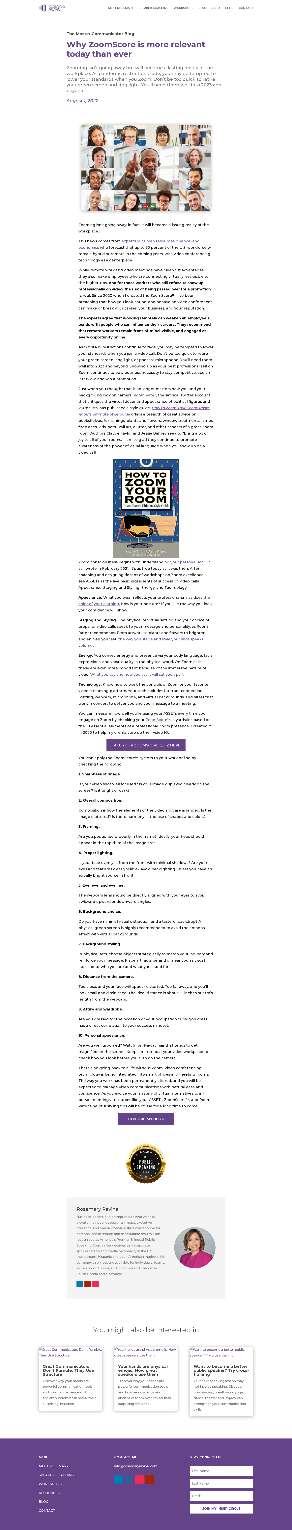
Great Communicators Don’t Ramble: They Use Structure (68, 1370)
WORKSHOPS (183, 8)
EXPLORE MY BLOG (146, 1119)
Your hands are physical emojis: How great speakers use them (143, 1370)
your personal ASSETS (190, 562)
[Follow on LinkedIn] (79, 1284)
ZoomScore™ (158, 720)
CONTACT (246, 8)
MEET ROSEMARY (120, 8)
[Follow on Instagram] (95, 1284)
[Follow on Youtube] (87, 1284)
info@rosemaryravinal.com (136, 1466)
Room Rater (144, 395)
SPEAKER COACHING (153, 8)
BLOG (229, 8)
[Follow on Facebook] (129, 1479)
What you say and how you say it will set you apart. (137, 674)
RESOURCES (207, 8)
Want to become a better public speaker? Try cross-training (221, 1370)
